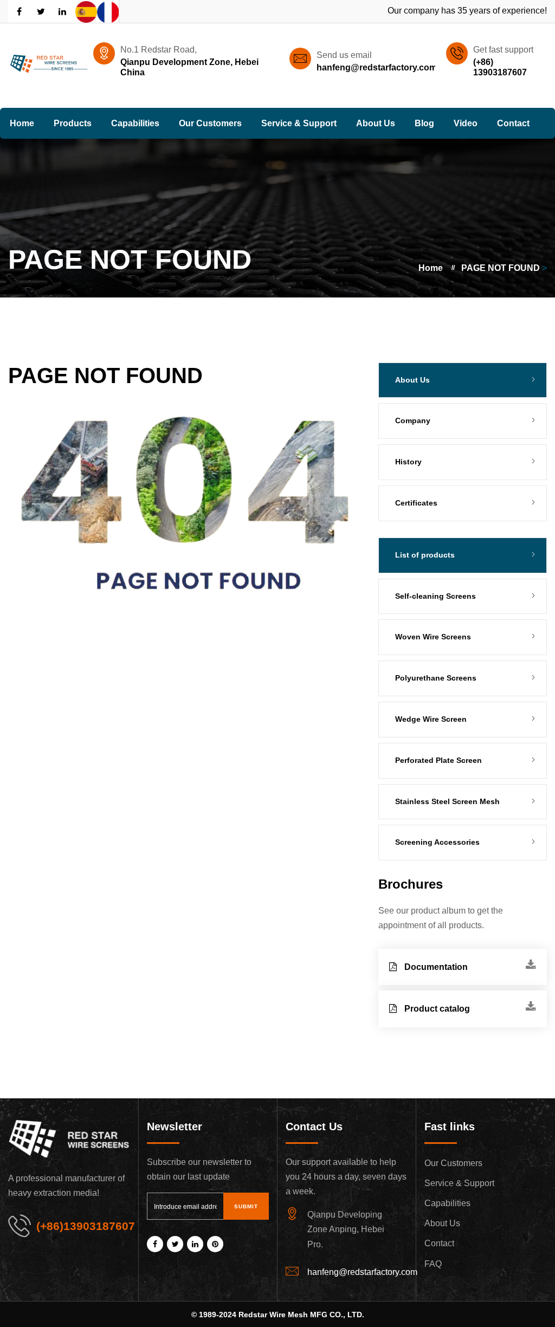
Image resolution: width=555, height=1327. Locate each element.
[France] (108, 11)
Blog (424, 123)
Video (465, 123)
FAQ (433, 1263)
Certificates (416, 503)
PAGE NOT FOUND (500, 268)
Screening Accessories (437, 842)
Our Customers (210, 123)
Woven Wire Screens (433, 636)
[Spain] (86, 11)
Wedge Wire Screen (431, 719)
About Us (375, 123)
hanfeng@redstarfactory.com (377, 67)
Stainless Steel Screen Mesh (447, 801)
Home (22, 123)
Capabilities (135, 123)
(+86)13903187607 (85, 1226)
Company (412, 420)
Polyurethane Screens (435, 678)
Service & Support (299, 123)
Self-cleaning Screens (435, 596)
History (408, 461)
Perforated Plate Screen (438, 760)
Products (73, 123)
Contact (513, 123)
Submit (246, 1206)
